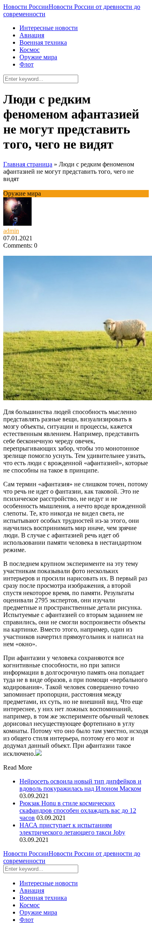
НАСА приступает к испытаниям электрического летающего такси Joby (72, 829)
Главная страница (27, 164)
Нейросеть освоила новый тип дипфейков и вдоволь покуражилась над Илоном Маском (80, 785)
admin (11, 230)
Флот (26, 64)
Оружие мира (38, 57)
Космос (29, 49)
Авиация (31, 35)
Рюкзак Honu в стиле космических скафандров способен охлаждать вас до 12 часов (77, 810)
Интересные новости (48, 27)
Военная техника (43, 42)
